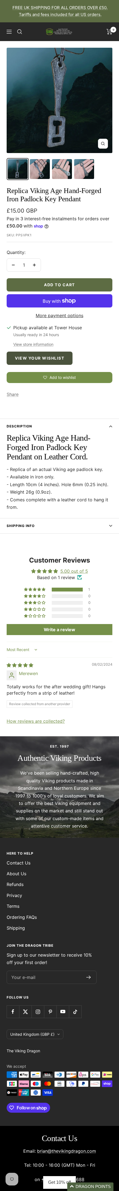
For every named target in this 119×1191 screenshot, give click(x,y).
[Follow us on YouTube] (62, 1011)
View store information (33, 344)
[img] (20, 665)
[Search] (19, 31)
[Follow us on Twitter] (25, 1011)
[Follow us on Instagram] (38, 1011)
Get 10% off (59, 1182)
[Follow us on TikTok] (75, 1011)
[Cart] (109, 31)
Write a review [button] (59, 629)
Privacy (14, 895)
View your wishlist (39, 358)
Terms (13, 906)
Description (19, 426)
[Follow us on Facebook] (13, 1011)
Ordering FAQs (22, 917)
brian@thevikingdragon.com (66, 1151)
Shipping (16, 928)
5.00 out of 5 (74, 571)
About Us (16, 873)
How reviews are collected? (36, 721)
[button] (35, 590)
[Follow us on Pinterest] (50, 1011)
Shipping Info (21, 526)
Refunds (15, 884)
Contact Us (18, 863)
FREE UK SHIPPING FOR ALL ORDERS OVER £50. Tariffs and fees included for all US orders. (60, 11)
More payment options (59, 315)
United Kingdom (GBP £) (32, 1034)
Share (13, 394)
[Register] (88, 977)
